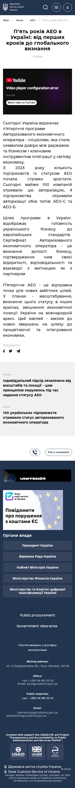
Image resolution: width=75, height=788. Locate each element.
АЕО (32, 20)
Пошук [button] (48, 7)
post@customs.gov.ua (42, 683)
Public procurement (37, 615)
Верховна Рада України (37, 556)
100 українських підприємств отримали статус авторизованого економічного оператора (33, 417)
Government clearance (37, 626)
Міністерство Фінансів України (37, 578)
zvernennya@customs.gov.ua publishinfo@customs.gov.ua (32, 714)
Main (6, 20)
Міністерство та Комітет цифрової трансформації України (37, 591)
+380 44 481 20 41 (41, 698)
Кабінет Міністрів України (37, 567)
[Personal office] (67, 7)
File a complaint (58, 452)
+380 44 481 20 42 (41, 680)
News (19, 20)
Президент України (37, 545)
